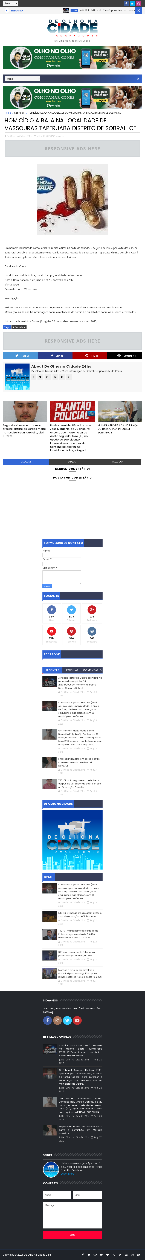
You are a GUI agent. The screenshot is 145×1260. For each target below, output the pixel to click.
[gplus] (95, 1254)
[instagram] (138, 3)
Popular (72, 670)
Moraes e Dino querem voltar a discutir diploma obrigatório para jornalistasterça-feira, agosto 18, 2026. (80, 973)
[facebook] (126, 3)
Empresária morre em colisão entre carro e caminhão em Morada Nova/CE (79, 762)
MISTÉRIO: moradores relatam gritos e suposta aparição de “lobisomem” (80, 914)
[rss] (120, 1254)
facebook (117, 461)
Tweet (25, 355)
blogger (26, 461)
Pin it (94, 355)
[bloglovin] (107, 1254)
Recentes (52, 670)
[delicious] (138, 1254)
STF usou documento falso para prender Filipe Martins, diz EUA (76, 953)
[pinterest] (101, 1254)
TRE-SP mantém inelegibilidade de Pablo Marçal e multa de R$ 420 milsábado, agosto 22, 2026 (78, 934)
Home (8, 112)
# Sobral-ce (19, 327)
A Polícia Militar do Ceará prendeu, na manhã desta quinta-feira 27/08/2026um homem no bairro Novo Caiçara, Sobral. (80, 683)
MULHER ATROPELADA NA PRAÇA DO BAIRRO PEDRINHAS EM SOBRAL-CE (118, 428)
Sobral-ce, (59, 136)
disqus (72, 461)
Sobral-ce (19, 112)
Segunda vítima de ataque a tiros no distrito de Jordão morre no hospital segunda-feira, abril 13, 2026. (24, 430)
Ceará (60, 10)
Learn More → (69, 1173)
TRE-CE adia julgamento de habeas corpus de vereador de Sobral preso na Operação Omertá (79, 784)
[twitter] (132, 3)
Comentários (92, 670)
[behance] (126, 1254)
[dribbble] (114, 1254)
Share (59, 355)
